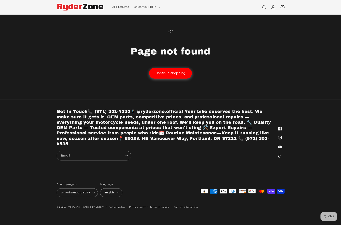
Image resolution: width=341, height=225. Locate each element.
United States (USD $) (75, 192)
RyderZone (73, 207)
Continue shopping (171, 73)
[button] (146, 7)
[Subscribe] (126, 155)
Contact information (186, 207)
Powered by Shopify (93, 207)
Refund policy (117, 207)
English (109, 192)
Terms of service (160, 207)
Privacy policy (137, 207)
